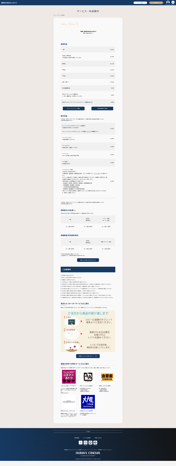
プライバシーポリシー (93, 449)
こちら (88, 131)
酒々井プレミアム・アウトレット (68, 410)
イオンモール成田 (64, 385)
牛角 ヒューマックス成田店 (86, 385)
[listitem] (80, 443)
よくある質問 (86, 437)
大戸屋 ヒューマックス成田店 (86, 410)
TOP (54, 15)
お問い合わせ (98, 437)
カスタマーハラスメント (107, 449)
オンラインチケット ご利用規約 (76, 449)
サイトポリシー (85, 449)
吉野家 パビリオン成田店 (104, 385)
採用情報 (76, 437)
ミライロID (97, 173)
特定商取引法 (66, 449)
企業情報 (100, 449)
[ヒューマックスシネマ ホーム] (9, 3)
